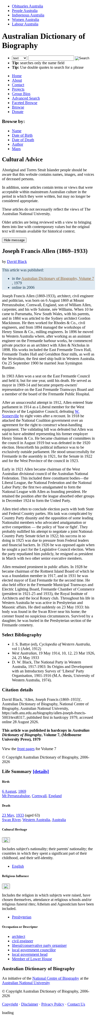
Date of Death (23, 140)
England (55, 796)
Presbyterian (21, 917)
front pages (26, 749)
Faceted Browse (24, 103)
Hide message (14, 240)
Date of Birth (22, 135)
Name (16, 131)
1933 (20, 815)
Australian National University (26, 983)
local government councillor (34, 950)
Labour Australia (25, 24)
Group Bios (21, 94)
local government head (30, 954)
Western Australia (36, 820)
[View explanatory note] (6, 840)
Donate (17, 112)
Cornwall (39, 796)
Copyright (10, 1004)
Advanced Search (26, 98)
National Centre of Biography (55, 978)
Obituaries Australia (27, 6)
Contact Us (76, 1004)
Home (17, 76)
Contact (18, 85)
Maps (16, 149)
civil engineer (22, 941)
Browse (18, 107)
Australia (59, 820)
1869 (22, 791)
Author (17, 144)
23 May (8, 815)
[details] (41, 771)
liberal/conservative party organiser (39, 945)
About (17, 80)
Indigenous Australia (28, 15)
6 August (9, 791)
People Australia (25, 10)
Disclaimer (29, 1004)
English (18, 866)
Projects (18, 89)
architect (18, 936)
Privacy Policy (52, 1004)
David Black (17, 261)
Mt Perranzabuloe (16, 796)
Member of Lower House (32, 959)
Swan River (11, 820)
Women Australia (25, 19)
